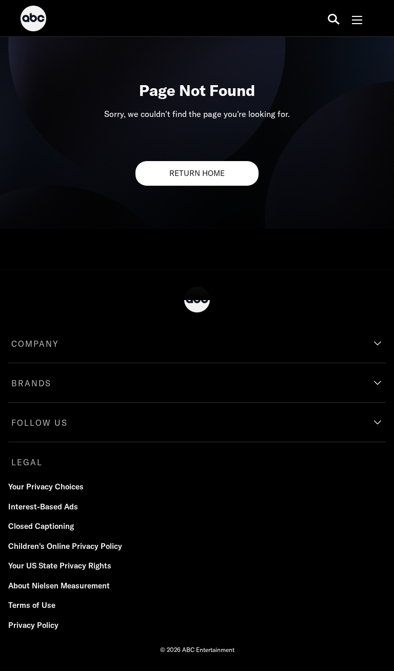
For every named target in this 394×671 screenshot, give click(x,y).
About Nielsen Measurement (59, 585)
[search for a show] (334, 18)
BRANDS (31, 383)
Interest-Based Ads (43, 506)
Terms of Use (31, 605)
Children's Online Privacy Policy (65, 546)
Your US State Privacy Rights (59, 565)
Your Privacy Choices (46, 486)
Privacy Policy (33, 625)
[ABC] (33, 20)
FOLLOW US (39, 422)
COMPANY (35, 343)
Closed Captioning (41, 526)
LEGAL (27, 462)
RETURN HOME (197, 173)
